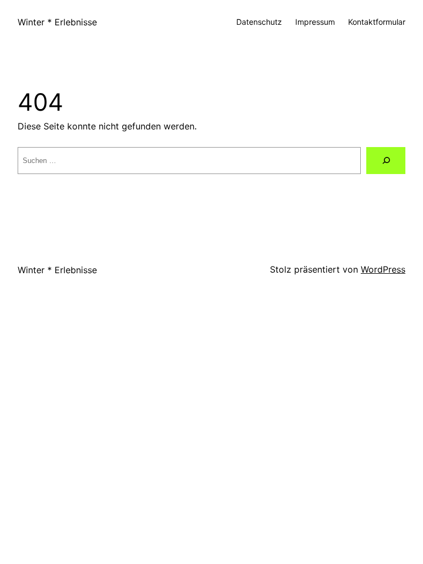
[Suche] (385, 160)
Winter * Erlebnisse (57, 22)
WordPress (383, 269)
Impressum (315, 21)
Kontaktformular (376, 21)
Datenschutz (259, 21)
